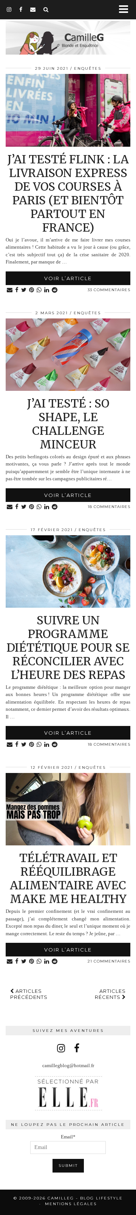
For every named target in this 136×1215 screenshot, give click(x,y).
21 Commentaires (109, 961)
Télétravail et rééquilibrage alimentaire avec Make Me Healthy (68, 878)
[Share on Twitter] (24, 290)
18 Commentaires (109, 506)
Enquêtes (87, 68)
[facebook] (21, 9)
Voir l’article (68, 278)
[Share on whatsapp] (39, 290)
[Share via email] (10, 290)
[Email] (33, 9)
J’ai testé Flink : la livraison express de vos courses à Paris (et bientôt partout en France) (68, 193)
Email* (68, 1137)
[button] (126, 9)
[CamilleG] (68, 32)
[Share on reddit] (55, 290)
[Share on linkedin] (47, 290)
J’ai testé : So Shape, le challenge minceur (68, 424)
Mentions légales (71, 1203)
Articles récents (110, 994)
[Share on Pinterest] (32, 290)
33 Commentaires (109, 289)
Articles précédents (29, 994)
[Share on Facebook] (17, 290)
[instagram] (9, 9)
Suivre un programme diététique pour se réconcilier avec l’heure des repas (68, 647)
